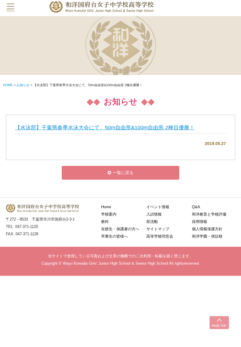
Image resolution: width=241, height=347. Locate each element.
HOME (8, 85)
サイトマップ (157, 229)
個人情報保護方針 (207, 229)
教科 (105, 221)
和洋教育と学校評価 (209, 214)
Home (106, 207)
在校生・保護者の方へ (120, 229)
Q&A (196, 207)
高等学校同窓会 (159, 236)
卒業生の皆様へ (114, 236)
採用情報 (199, 221)
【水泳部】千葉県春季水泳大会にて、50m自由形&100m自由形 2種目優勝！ (105, 128)
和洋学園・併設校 (207, 236)
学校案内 (108, 214)
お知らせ (22, 85)
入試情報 (154, 214)
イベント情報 (157, 207)
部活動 (152, 221)
